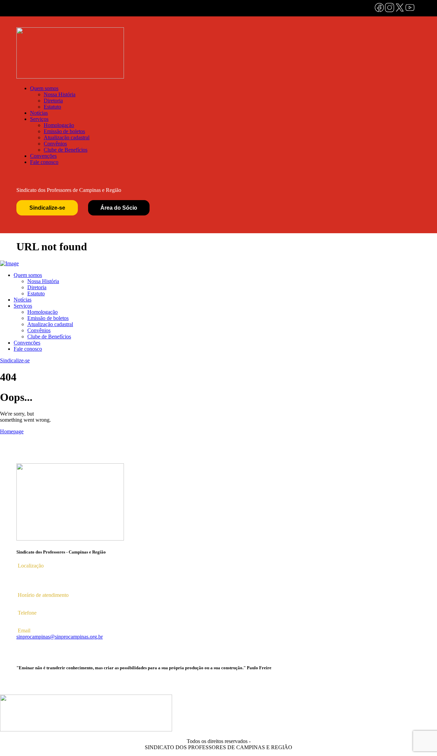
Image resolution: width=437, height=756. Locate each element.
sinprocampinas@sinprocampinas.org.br (59, 637)
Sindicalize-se (47, 208)
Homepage (12, 431)
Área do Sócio (118, 208)
